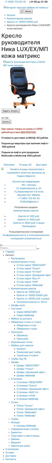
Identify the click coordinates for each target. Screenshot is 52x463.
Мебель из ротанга (21, 318)
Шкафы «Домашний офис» (31, 372)
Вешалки (16, 442)
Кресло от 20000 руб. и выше (33, 298)
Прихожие (17, 332)
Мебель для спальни (22, 345)
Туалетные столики (27, 355)
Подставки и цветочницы (25, 435)
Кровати (21, 348)
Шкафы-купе (18, 305)
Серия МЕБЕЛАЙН (27, 311)
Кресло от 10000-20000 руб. (32, 295)
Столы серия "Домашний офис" (34, 275)
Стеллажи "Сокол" (27, 385)
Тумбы (14, 419)
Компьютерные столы (23, 261)
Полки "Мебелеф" (26, 415)
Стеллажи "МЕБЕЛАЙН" (30, 382)
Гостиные (16, 308)
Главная (10, 251)
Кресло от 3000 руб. (29, 219)
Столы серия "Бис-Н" (28, 278)
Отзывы (10, 452)
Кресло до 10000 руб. (28, 291)
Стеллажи (16, 378)
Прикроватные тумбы (29, 352)
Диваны (15, 439)
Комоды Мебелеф (26, 425)
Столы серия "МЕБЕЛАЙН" (31, 265)
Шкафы (15, 362)
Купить (6, 121)
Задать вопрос (10, 110)
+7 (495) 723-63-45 (15, 1)
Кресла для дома (20, 445)
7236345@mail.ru (29, 201)
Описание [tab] (9, 164)
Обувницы (22, 335)
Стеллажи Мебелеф (27, 398)
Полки (14, 402)
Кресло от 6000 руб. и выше (28, 222)
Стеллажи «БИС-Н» (27, 392)
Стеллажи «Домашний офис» (33, 388)
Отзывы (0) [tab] (25, 164)
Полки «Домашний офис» (31, 409)
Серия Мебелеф (25, 315)
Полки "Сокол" (25, 405)
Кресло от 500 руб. (28, 216)
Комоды (15, 422)
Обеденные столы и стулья (26, 322)
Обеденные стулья (27, 328)
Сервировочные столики (25, 429)
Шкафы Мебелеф (26, 375)
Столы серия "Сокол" (28, 268)
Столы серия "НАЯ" (27, 281)
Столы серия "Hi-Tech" (29, 271)
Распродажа (29, 226)
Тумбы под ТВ (18, 358)
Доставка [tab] (41, 164)
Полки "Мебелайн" (27, 412)
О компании (12, 449)
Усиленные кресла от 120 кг (32, 301)
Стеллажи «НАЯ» (26, 395)
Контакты (11, 459)
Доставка (11, 455)
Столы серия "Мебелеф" (30, 285)
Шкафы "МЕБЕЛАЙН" (28, 365)
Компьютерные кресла (26, 210)
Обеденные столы (26, 325)
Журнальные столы (21, 342)
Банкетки (16, 432)
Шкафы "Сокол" (25, 368)
